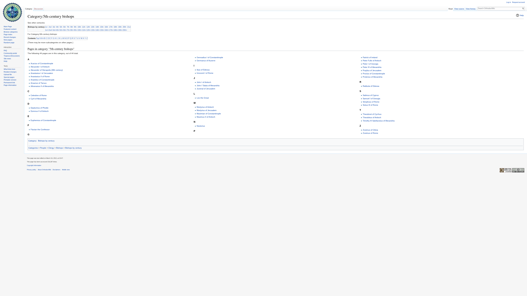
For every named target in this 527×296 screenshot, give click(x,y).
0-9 (41, 38)
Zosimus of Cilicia (370, 130)
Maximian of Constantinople (209, 114)
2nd (50, 27)
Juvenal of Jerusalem (206, 89)
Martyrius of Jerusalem (207, 110)
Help (522, 15)
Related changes (10, 72)
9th (75, 27)
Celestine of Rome (39, 95)
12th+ (88, 30)
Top (37, 38)
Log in (508, 2)
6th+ (65, 30)
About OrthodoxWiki (44, 169)
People (43, 148)
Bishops (59, 148)
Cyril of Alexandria (38, 99)
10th (79, 27)
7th (68, 27)
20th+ (125, 30)
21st (129, 27)
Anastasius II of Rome (40, 76)
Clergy (51, 148)
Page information (10, 85)
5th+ (61, 30)
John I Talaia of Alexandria (208, 85)
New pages (8, 40)
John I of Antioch (204, 82)
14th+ (98, 30)
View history (471, 9)
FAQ (5, 51)
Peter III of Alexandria (372, 67)
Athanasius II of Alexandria (42, 86)
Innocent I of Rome (205, 73)
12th (88, 27)
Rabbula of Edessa (371, 86)
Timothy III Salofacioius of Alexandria (379, 121)
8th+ (72, 30)
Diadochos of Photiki (39, 108)
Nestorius (201, 126)
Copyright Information (34, 165)
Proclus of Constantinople (374, 73)
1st (46, 27)
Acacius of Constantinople (42, 63)
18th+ (116, 30)
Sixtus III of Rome (370, 105)
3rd (54, 27)
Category (32, 141)
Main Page (8, 27)
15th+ (102, 30)
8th (71, 27)
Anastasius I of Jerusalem (42, 73)
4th (57, 27)
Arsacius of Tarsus (39, 83)
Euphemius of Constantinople (43, 120)
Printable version (10, 80)
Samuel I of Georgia (371, 98)
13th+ (93, 30)
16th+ (107, 30)
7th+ (68, 30)
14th (97, 27)
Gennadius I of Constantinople (210, 57)
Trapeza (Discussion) (12, 56)
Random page (9, 43)
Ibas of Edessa (203, 70)
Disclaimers (56, 169)
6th (64, 27)
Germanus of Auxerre (206, 60)
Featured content (10, 29)
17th (111, 27)
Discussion (38, 9)
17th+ (111, 30)
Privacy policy (31, 169)
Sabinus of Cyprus (371, 95)
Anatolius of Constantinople (42, 80)
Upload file (8, 75)
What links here (9, 69)
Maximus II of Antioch (206, 117)
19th (120, 27)
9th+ (76, 30)
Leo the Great (203, 98)
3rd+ (54, 30)
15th (101, 27)
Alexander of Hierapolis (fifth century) (47, 70)
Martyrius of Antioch (205, 107)
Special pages (9, 77)
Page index (8, 34)
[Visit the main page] (12, 11)
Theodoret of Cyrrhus (372, 114)
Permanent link (9, 83)
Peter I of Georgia (370, 64)
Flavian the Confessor (40, 129)
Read (450, 9)
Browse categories (11, 32)
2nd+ (51, 30)
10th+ (80, 30)
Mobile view (66, 169)
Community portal (10, 53)
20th (124, 27)
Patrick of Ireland (370, 57)
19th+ (120, 30)
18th (115, 27)
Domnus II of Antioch (40, 111)
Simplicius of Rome (371, 102)
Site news (7, 59)
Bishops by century (46, 141)
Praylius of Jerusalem (372, 70)
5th (61, 27)
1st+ (47, 30)
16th (106, 27)
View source (459, 9)
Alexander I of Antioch (40, 67)
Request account (518, 2)
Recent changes (10, 37)
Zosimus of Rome (370, 133)
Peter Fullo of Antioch (372, 60)
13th (92, 27)
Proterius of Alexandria (372, 77)
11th (83, 27)
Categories (33, 148)
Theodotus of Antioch (372, 117)
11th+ (84, 30)
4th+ (58, 30)
